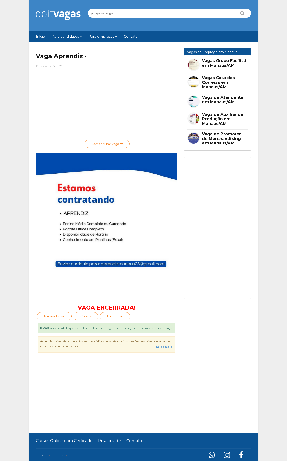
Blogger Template (69, 455)
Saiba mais (164, 347)
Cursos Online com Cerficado (64, 440)
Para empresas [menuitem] (101, 36)
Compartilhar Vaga (105, 144)
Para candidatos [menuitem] (65, 36)
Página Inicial (54, 316)
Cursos (85, 316)
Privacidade (109, 440)
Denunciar (115, 316)
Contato (134, 440)
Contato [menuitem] (131, 36)
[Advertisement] (106, 106)
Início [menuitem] (40, 36)
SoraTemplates (48, 455)
